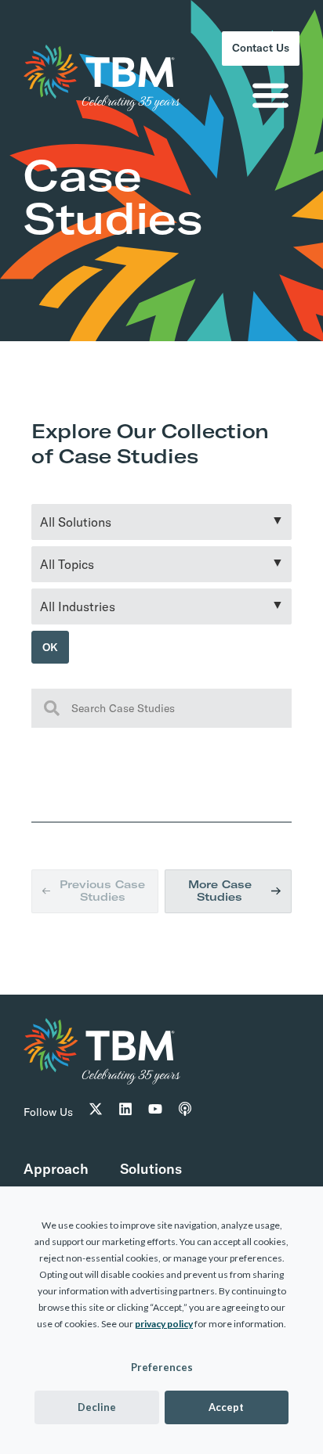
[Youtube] (155, 1135)
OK (53, 649)
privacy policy (164, 1324)
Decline (97, 1407)
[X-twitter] (96, 1135)
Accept (226, 1407)
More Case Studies (219, 906)
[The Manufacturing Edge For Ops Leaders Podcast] (185, 1135)
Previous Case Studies (102, 905)
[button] (270, 99)
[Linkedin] (125, 1135)
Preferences (162, 1367)
